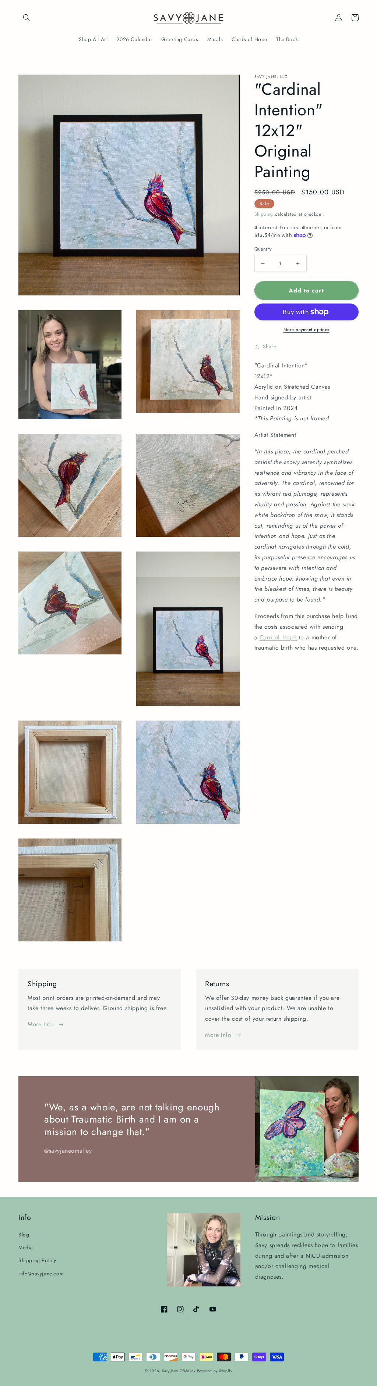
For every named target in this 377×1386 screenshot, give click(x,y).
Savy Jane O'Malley (178, 1371)
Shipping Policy (37, 1260)
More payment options (306, 329)
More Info (41, 1024)
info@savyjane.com (41, 1273)
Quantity (263, 248)
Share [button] (269, 346)
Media (25, 1247)
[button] (26, 18)
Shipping (264, 214)
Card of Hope (278, 637)
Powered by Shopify (214, 1371)
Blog (23, 1234)
